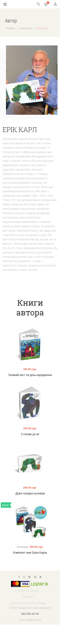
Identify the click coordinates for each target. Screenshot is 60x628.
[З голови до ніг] (30, 404)
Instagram (24, 577)
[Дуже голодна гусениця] (30, 463)
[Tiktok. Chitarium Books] (41, 577)
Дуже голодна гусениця (30, 493)
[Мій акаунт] (56, 4)
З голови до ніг (30, 434)
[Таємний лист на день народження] (30, 345)
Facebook (19, 577)
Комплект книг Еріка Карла (30, 552)
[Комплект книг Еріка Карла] (30, 522)
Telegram (29, 577)
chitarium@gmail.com (30, 619)
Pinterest (35, 577)
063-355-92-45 (30, 613)
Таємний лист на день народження (30, 375)
